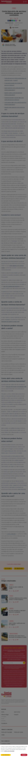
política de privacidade (9, 750)
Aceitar (24, 754)
